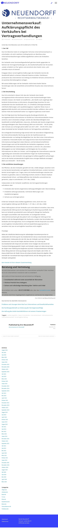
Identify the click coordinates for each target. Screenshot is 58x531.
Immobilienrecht (5, 501)
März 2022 (4, 433)
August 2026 (4, 350)
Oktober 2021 (5, 441)
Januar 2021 (4, 460)
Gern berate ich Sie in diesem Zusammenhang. (17, 262)
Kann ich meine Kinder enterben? (11, 336)
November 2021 (5, 438)
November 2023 (5, 405)
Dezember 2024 (5, 386)
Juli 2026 (4, 352)
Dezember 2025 (5, 364)
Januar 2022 (4, 436)
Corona (3, 496)
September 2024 (5, 390)
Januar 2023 (4, 422)
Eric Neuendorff (6, 39)
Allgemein (4, 489)
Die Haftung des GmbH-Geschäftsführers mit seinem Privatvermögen (24, 311)
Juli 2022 (4, 426)
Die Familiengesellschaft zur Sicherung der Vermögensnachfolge (22, 308)
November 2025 (5, 366)
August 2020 (4, 469)
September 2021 (5, 443)
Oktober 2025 (5, 369)
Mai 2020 (4, 477)
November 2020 (5, 465)
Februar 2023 (5, 419)
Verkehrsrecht (5, 508)
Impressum (5, 519)
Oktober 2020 (5, 467)
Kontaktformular (44, 290)
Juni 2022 (4, 429)
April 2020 (4, 479)
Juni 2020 (4, 474)
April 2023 (4, 417)
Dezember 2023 (5, 402)
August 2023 (4, 412)
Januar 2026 (4, 362)
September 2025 (5, 371)
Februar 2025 (5, 381)
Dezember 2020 (5, 462)
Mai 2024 (4, 395)
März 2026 (4, 357)
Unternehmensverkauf (8, 317)
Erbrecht (4, 499)
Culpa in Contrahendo (24, 315)
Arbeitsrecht (5, 492)
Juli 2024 (4, 393)
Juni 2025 (4, 376)
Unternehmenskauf (35, 315)
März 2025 (4, 378)
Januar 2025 (4, 383)
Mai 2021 (4, 450)
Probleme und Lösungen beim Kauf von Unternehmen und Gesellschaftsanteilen (28, 304)
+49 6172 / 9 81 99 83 (51, 3)
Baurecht (4, 494)
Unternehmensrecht (17, 39)
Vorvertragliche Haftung (21, 317)
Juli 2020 (4, 472)
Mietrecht (4, 504)
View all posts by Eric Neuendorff (16, 327)
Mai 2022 (4, 431)
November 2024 (5, 388)
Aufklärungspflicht (12, 315)
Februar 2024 (5, 400)
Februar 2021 (5, 457)
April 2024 (4, 398)
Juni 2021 (4, 448)
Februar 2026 (5, 359)
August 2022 (4, 424)
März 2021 (4, 455)
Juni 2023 (4, 414)
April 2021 (4, 453)
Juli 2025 (4, 374)
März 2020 (4, 481)
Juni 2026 (4, 355)
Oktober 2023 (5, 407)
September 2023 (5, 410)
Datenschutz (5, 521)
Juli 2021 (4, 445)
